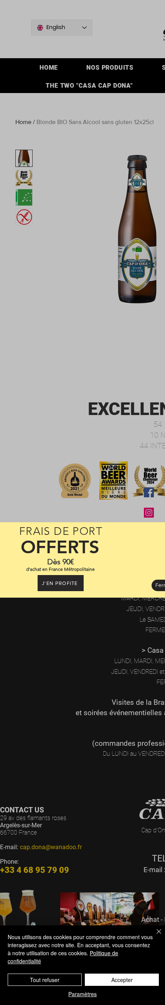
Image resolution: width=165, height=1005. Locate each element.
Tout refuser (44, 980)
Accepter (122, 980)
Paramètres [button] (82, 994)
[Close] (154, 936)
